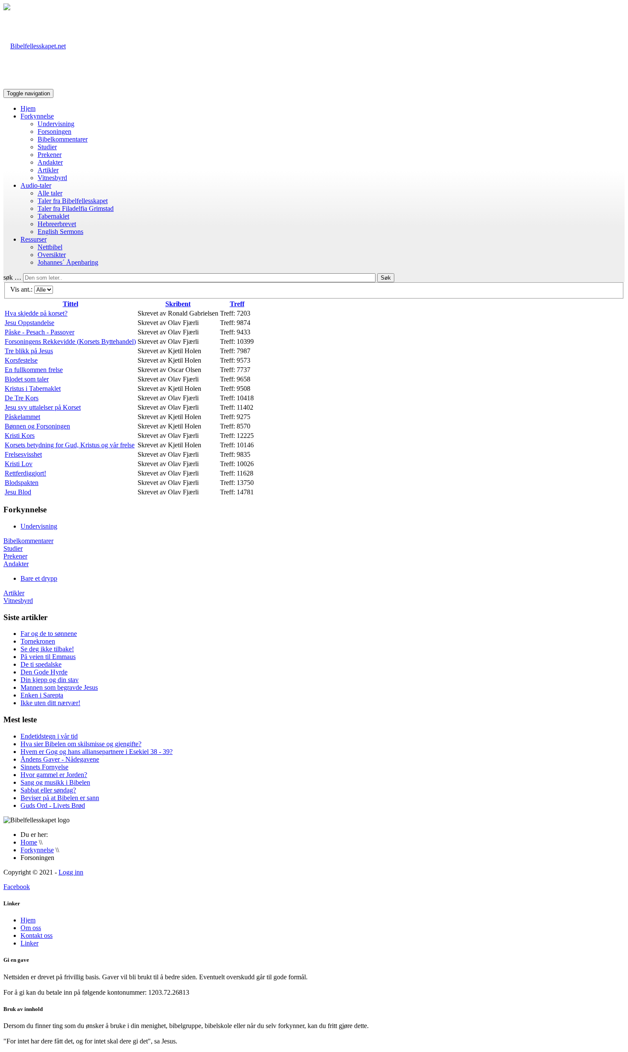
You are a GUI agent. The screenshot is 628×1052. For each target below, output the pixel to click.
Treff (237, 303)
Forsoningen (54, 131)
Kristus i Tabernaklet (33, 388)
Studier (47, 147)
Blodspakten (21, 482)
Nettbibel (50, 247)
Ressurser (34, 239)
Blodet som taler (27, 379)
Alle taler (50, 193)
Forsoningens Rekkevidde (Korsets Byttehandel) (70, 341)
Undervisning (56, 123)
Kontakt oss (37, 935)
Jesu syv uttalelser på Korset (43, 407)
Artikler (48, 170)
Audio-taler (36, 185)
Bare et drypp (39, 578)
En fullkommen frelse (34, 369)
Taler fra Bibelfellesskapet (73, 200)
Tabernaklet (53, 216)
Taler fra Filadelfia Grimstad (76, 208)
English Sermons (60, 231)
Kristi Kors (20, 435)
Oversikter (52, 254)
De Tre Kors (21, 398)
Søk (386, 278)
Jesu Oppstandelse (29, 322)
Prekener (50, 154)
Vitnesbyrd (52, 177)
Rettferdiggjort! (25, 473)
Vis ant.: (22, 289)
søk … (12, 277)
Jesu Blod (18, 492)
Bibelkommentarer (63, 139)
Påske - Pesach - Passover (39, 332)
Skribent (178, 303)
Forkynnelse (37, 116)
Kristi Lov (18, 463)
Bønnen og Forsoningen (37, 426)
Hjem (28, 108)
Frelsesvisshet (23, 454)
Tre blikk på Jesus (29, 351)
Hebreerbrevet (57, 224)
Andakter (50, 162)
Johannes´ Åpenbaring (68, 262)
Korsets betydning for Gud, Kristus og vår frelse (70, 445)
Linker (29, 943)
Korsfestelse (21, 360)
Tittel (70, 303)
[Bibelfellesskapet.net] (34, 46)
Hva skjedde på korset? (36, 313)
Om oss (31, 927)
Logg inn (71, 872)
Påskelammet (22, 416)
